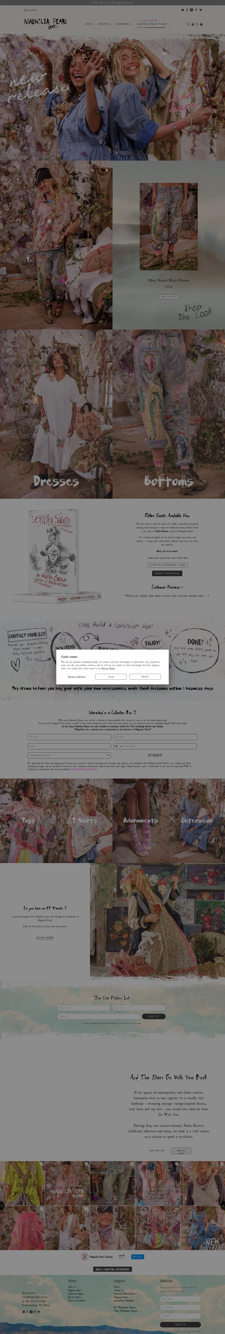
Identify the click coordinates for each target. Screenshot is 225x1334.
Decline (145, 676)
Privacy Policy (108, 668)
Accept (111, 676)
